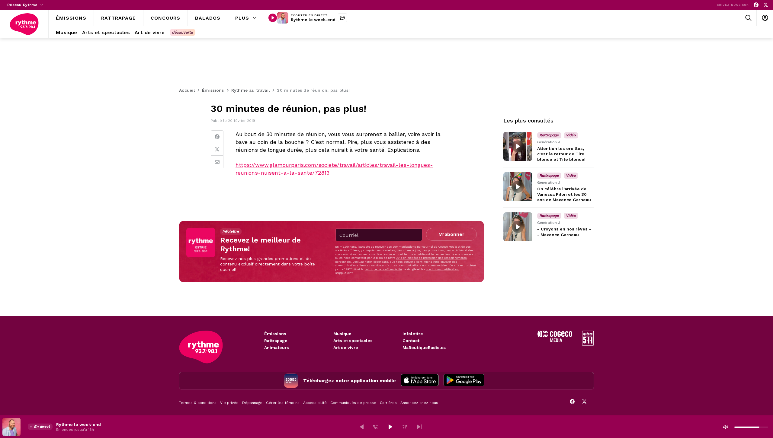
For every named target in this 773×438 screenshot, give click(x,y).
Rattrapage (275, 340)
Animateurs (276, 347)
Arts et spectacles (353, 340)
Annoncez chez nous (419, 403)
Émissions (275, 333)
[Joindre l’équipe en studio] (342, 17)
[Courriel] (217, 162)
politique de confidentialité (383, 269)
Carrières (388, 403)
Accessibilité (315, 403)
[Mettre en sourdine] (725, 427)
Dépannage (252, 403)
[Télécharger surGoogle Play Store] (464, 380)
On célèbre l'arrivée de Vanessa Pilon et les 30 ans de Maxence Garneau (564, 194)
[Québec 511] (588, 344)
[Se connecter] (764, 18)
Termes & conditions (198, 403)
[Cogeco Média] (554, 340)
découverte (182, 32)
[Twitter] (217, 149)
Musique (342, 333)
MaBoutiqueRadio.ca (424, 347)
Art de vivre (345, 347)
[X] (765, 5)
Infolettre (413, 333)
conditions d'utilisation (442, 269)
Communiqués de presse (353, 403)
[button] (361, 427)
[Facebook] (756, 5)
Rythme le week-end (313, 19)
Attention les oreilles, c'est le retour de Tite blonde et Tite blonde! (561, 154)
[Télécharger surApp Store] (420, 380)
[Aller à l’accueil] (24, 24)
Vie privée (229, 403)
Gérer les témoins (283, 403)
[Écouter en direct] (272, 18)
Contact (411, 340)
